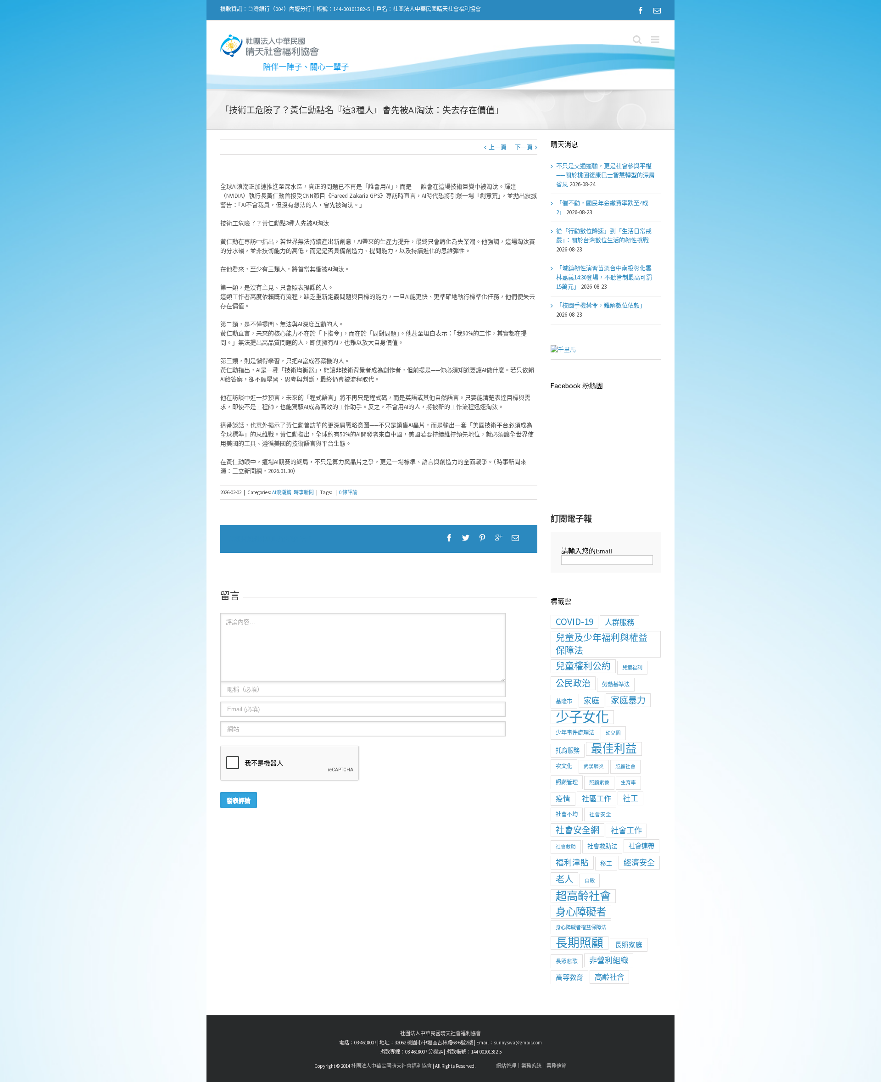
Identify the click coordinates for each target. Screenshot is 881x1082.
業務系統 (531, 1066)
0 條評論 (348, 492)
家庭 (591, 701)
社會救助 (566, 847)
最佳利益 (614, 749)
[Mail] (657, 10)
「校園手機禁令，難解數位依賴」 (601, 305)
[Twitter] (465, 537)
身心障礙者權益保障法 (581, 927)
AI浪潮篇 (281, 492)
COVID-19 (574, 621)
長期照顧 (579, 943)
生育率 (628, 783)
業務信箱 (556, 1066)
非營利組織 (608, 960)
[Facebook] (640, 10)
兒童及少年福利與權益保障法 (601, 644)
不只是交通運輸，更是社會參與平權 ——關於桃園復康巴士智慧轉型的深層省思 (605, 175)
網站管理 (506, 1066)
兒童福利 (632, 667)
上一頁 (498, 147)
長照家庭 (628, 944)
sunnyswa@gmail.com (518, 1042)
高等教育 (569, 977)
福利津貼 (572, 863)
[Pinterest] (482, 537)
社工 (630, 798)
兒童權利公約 (583, 666)
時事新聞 (304, 492)
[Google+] (498, 537)
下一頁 (524, 147)
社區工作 (596, 798)
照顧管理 (567, 782)
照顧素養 (599, 783)
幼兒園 (613, 733)
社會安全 (600, 814)
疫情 (563, 798)
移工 (606, 863)
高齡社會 (609, 977)
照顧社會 (625, 767)
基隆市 (564, 701)
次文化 (564, 766)
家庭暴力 (628, 700)
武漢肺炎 (594, 767)
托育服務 (568, 750)
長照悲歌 (567, 961)
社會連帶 (641, 846)
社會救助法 (602, 846)
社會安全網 (577, 830)
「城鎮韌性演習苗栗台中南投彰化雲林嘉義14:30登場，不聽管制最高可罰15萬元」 (604, 277)
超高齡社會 (583, 896)
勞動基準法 (616, 684)
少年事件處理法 (575, 732)
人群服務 (619, 622)
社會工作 (626, 830)
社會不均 (567, 814)
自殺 (590, 880)
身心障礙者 (581, 911)
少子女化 (582, 717)
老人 (564, 879)
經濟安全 (639, 863)
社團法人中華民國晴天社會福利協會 (391, 1066)
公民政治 (573, 683)
